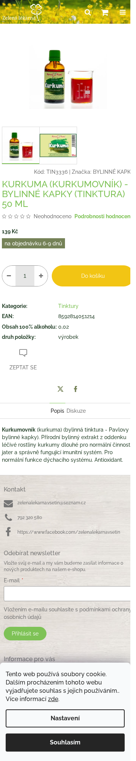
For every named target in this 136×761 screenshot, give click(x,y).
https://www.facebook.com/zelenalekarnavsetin (68, 532)
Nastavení (65, 718)
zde (53, 699)
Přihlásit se (25, 634)
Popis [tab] (57, 411)
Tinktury (68, 306)
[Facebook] (75, 389)
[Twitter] (60, 389)
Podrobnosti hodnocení (103, 216)
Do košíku (93, 276)
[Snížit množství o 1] (8, 276)
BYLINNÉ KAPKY (113, 172)
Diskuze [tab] (76, 411)
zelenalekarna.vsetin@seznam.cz (51, 502)
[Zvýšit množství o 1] (41, 276)
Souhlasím (65, 742)
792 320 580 (29, 517)
